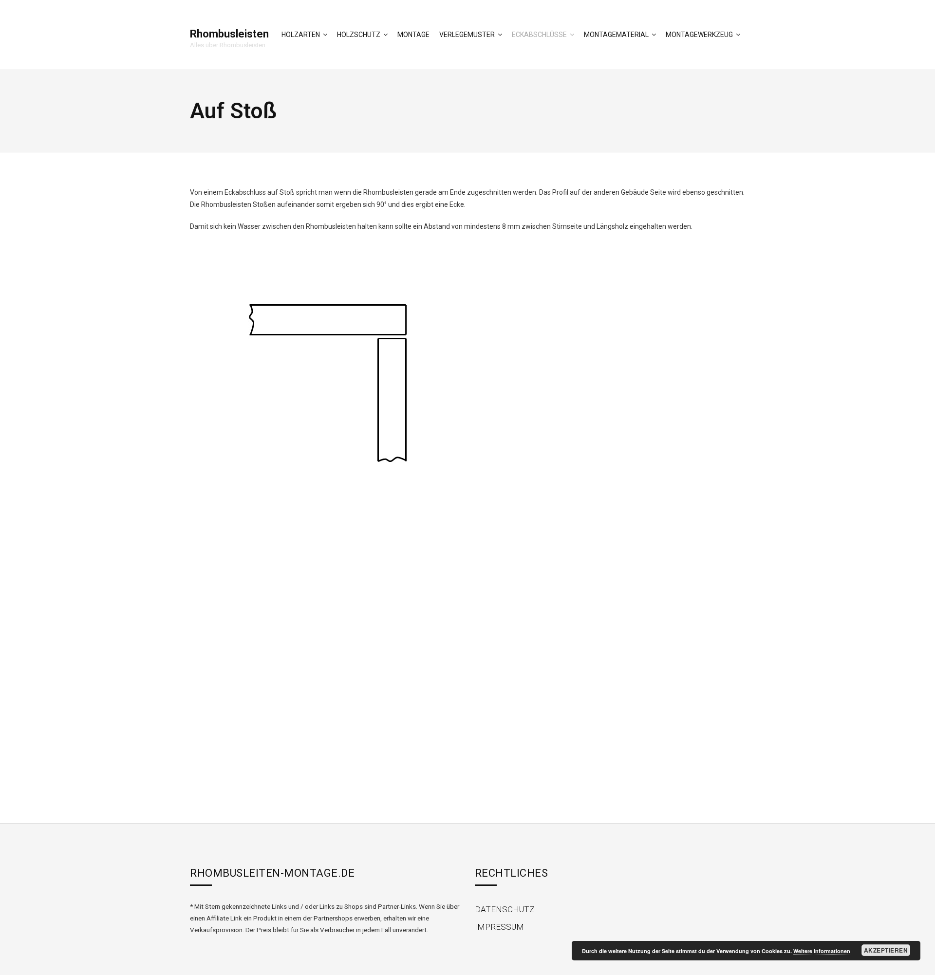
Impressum (499, 927)
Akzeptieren (886, 950)
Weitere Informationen (821, 951)
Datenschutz (504, 909)
